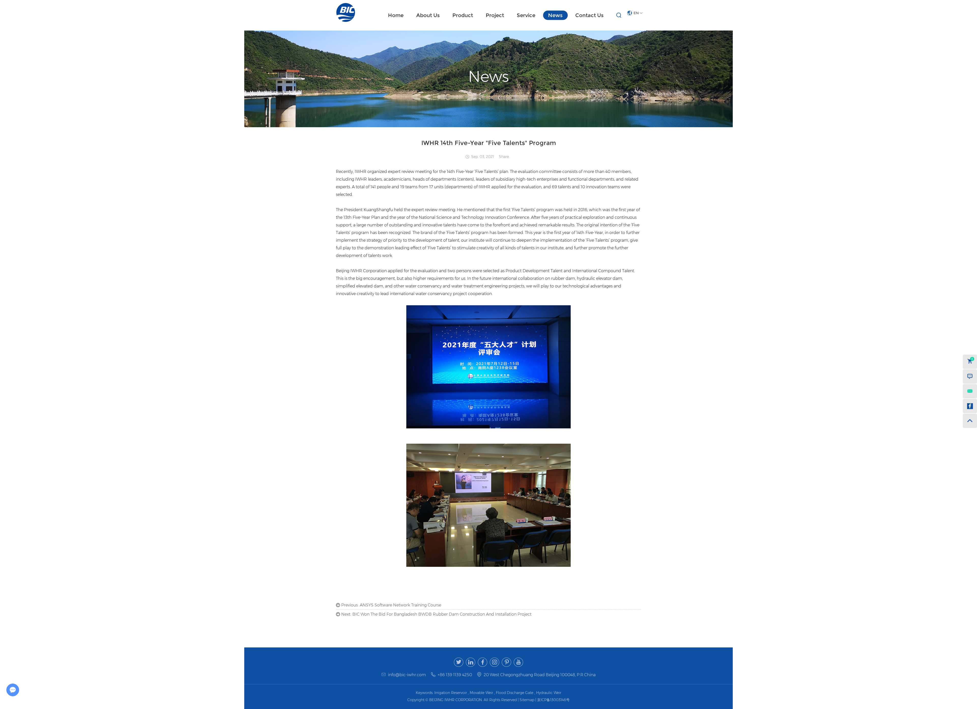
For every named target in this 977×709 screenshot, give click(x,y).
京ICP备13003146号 (553, 700)
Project (495, 15)
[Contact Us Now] (970, 376)
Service (526, 15)
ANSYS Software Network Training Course (400, 605)
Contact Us (589, 15)
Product (462, 15)
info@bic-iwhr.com (407, 674)
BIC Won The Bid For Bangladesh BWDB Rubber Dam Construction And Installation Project (441, 614)
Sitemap (527, 700)
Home (396, 15)
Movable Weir (481, 692)
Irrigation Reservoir (450, 692)
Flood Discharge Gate (514, 692)
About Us (428, 15)
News (555, 15)
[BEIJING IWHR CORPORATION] (346, 12)
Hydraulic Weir (548, 692)
